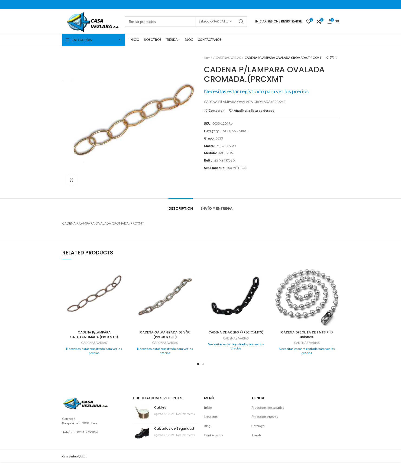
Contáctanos (213, 435)
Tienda (256, 435)
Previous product (327, 57)
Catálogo (258, 426)
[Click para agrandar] (71, 180)
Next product (336, 57)
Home (208, 58)
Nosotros (211, 417)
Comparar (216, 110)
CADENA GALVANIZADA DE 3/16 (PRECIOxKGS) (165, 334)
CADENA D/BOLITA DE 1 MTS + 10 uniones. (307, 334)
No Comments (185, 414)
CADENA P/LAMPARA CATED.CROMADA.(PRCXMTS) (94, 334)
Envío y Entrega (216, 208)
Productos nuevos (264, 417)
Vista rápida (123, 282)
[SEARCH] (241, 21)
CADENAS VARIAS (228, 58)
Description (180, 208)
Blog (207, 426)
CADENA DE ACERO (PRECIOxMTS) (235, 332)
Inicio (208, 407)
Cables (160, 407)
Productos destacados (267, 407)
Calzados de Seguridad (174, 428)
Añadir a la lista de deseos (254, 110)
